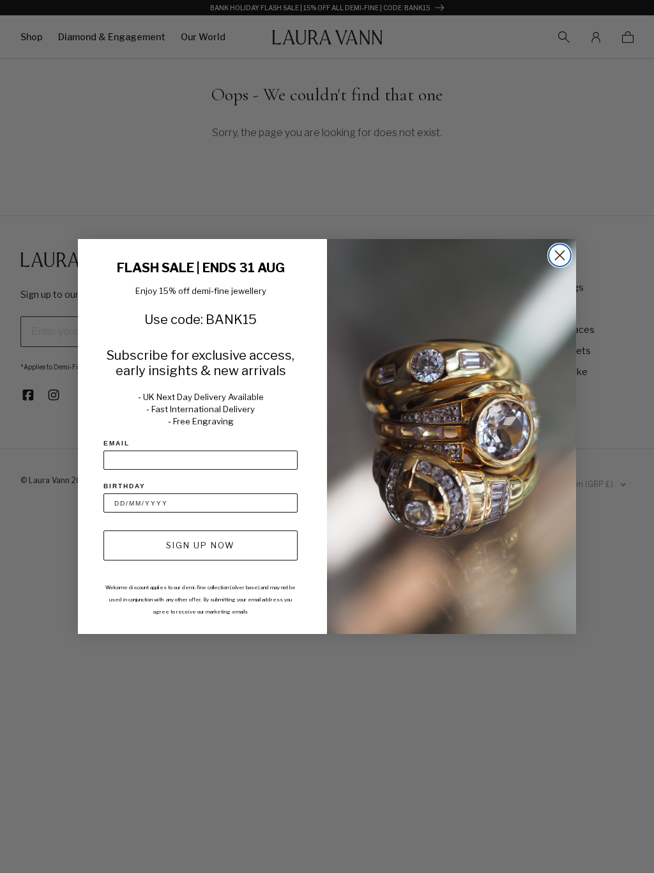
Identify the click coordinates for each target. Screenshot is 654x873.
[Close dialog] (560, 255)
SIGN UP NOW (200, 545)
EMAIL (116, 443)
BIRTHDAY (124, 486)
